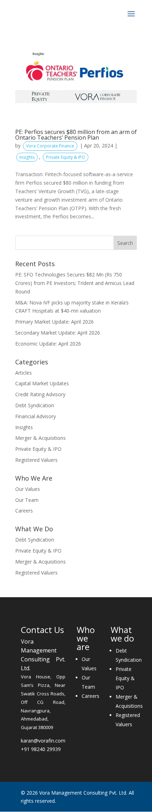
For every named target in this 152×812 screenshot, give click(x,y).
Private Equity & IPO (65, 157)
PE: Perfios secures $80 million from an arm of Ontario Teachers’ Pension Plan (76, 134)
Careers (24, 510)
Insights (27, 157)
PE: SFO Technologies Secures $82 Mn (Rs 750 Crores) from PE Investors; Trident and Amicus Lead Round (74, 283)
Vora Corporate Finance (50, 146)
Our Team (27, 500)
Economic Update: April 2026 (48, 343)
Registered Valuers (36, 460)
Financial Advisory (35, 416)
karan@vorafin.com (43, 740)
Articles (23, 372)
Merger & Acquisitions (40, 438)
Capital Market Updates (42, 383)
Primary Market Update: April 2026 (54, 321)
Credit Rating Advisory (40, 394)
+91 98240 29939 (41, 749)
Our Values (27, 489)
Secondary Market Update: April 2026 (57, 332)
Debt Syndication (34, 405)
